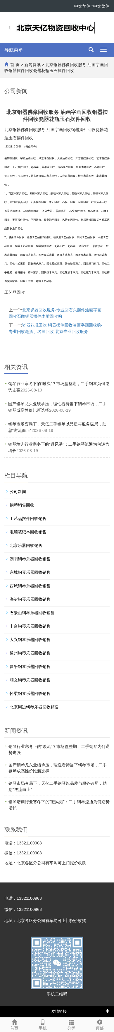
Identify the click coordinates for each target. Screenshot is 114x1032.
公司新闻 (18, 491)
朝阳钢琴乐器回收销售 (30, 559)
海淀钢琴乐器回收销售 (30, 599)
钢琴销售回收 (22, 505)
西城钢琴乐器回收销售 (30, 585)
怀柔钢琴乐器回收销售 (30, 693)
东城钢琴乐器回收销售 (30, 572)
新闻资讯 (32, 64)
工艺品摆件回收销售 (28, 518)
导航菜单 (13, 49)
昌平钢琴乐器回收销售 (30, 666)
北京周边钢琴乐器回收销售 (34, 707)
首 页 (15, 64)
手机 (43, 1028)
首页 (14, 1028)
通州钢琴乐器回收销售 (30, 653)
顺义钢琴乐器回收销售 (30, 680)
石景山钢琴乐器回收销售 (32, 612)
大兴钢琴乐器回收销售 (30, 639)
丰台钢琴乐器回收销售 (30, 626)
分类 (71, 1028)
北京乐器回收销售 (26, 545)
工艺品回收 (14, 292)
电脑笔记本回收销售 (28, 532)
